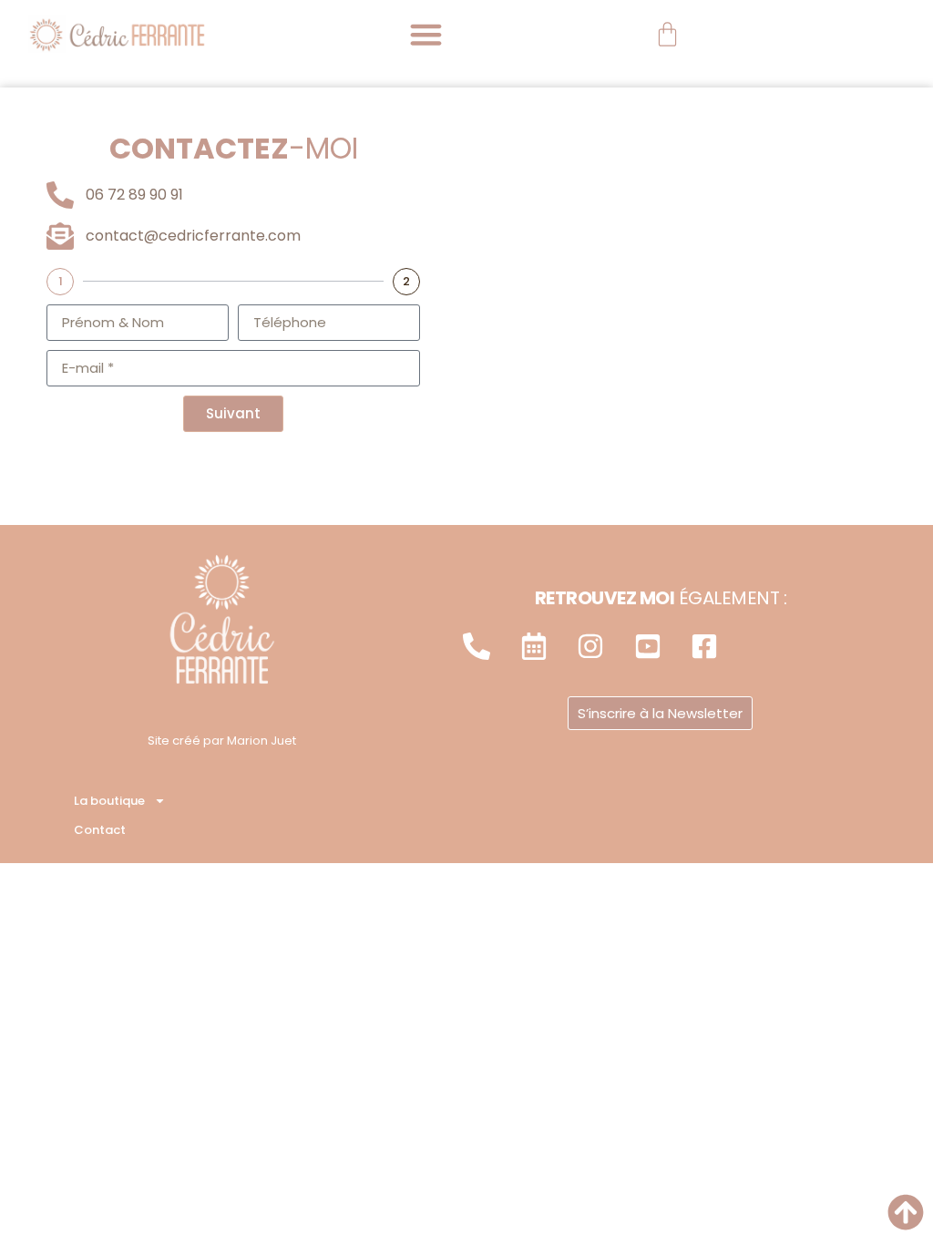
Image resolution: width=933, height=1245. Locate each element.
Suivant (233, 413)
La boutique (109, 800)
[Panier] (667, 34)
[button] (426, 34)
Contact (100, 830)
